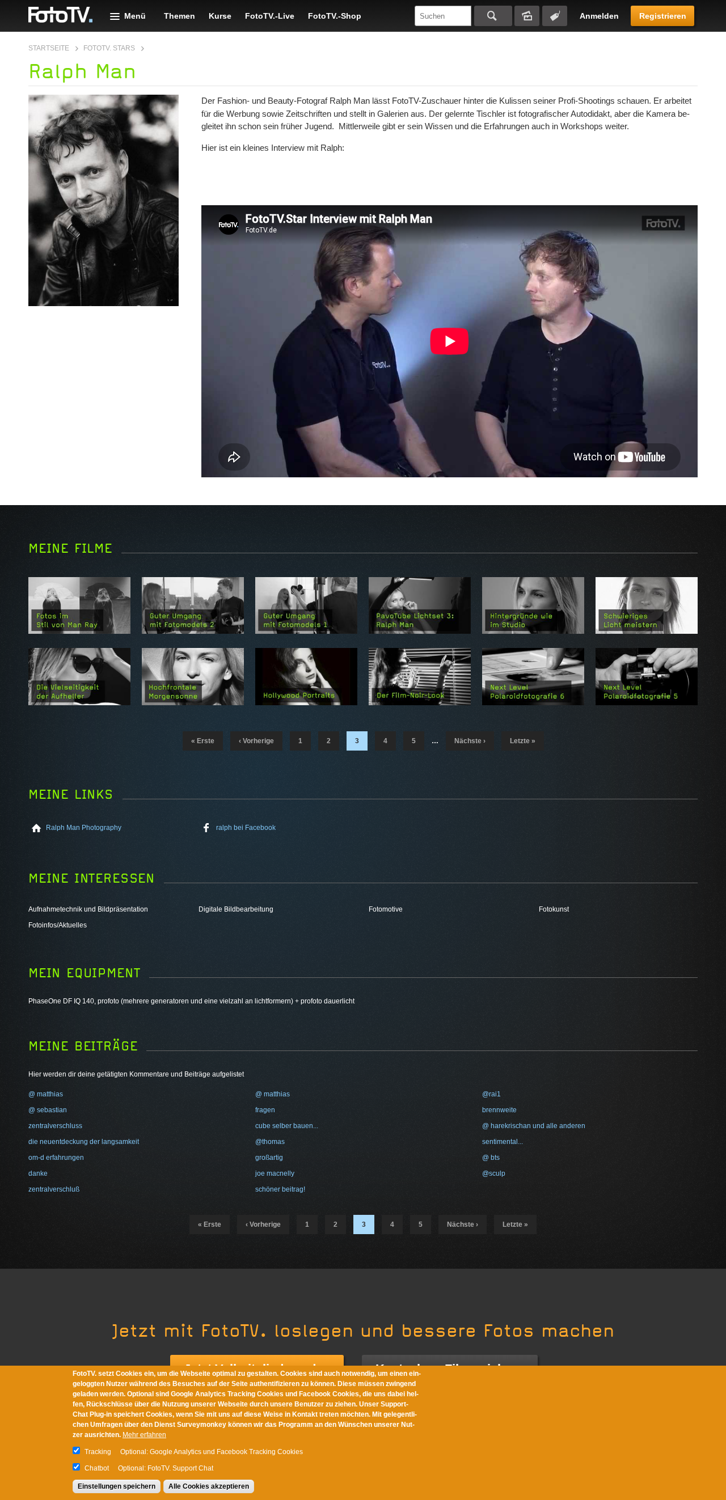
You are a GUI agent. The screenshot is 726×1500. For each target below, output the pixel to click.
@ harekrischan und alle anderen (533, 1126)
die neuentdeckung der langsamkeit (83, 1142)
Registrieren (662, 15)
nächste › (470, 741)
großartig (269, 1158)
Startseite (48, 48)
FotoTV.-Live (269, 15)
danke (38, 1173)
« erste (202, 741)
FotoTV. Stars (109, 48)
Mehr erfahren (144, 1435)
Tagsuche (554, 16)
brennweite (499, 1110)
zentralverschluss (55, 1126)
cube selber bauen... (286, 1126)
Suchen (493, 16)
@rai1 (491, 1094)
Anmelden (599, 15)
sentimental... (502, 1142)
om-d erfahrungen (56, 1158)
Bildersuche (526, 16)
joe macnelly (274, 1173)
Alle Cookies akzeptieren (208, 1486)
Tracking (98, 1452)
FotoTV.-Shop (334, 15)
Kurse (220, 15)
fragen (265, 1110)
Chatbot (97, 1468)
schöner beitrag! (280, 1189)
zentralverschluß (53, 1189)
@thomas (270, 1142)
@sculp (493, 1173)
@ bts (491, 1158)
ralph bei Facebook (246, 828)
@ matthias (45, 1094)
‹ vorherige (256, 741)
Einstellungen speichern (116, 1486)
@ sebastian (47, 1110)
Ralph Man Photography (83, 828)
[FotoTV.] (60, 15)
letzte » (522, 741)
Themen (179, 15)
